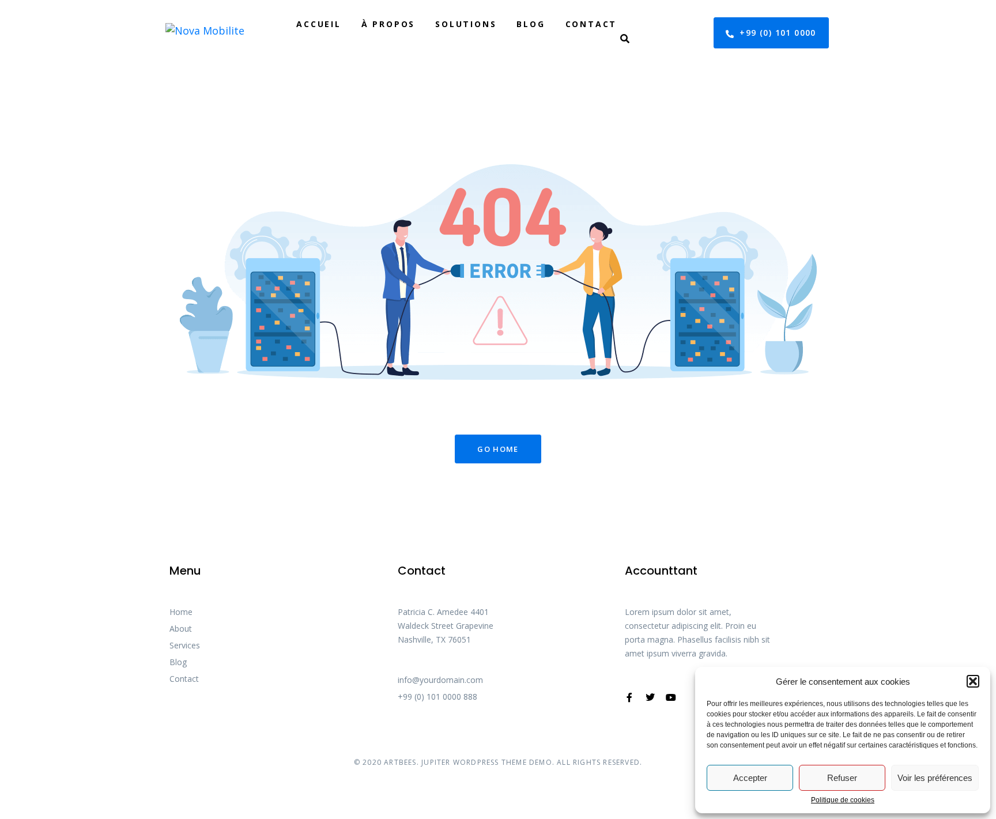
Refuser (842, 778)
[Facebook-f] (629, 697)
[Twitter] (650, 697)
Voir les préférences (934, 778)
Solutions (465, 23)
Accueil (318, 23)
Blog (530, 23)
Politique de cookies (842, 800)
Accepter (750, 778)
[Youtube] (671, 697)
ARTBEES (400, 762)
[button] (973, 681)
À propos (388, 23)
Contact (591, 23)
